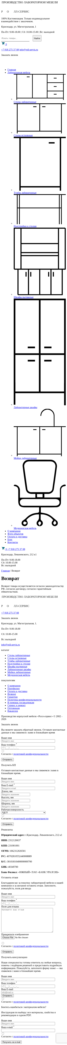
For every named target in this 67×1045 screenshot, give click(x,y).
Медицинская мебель (18, 675)
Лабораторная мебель (18, 72)
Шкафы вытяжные (17, 666)
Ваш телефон (9, 900)
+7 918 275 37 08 (10, 49)
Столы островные (16, 658)
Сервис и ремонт (16, 705)
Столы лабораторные (18, 655)
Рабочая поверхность (12, 809)
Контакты (12, 542)
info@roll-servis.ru (28, 49)
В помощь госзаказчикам (20, 702)
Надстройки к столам (18, 663)
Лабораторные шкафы (19, 669)
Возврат (11, 694)
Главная (11, 69)
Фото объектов (15, 534)
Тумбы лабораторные (18, 661)
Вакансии (12, 711)
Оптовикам (13, 708)
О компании (14, 531)
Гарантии (12, 697)
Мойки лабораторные (19, 672)
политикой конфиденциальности (30, 754)
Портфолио (13, 688)
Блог (9, 539)
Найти (37, 38)
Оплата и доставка (17, 536)
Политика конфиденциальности (24, 699)
